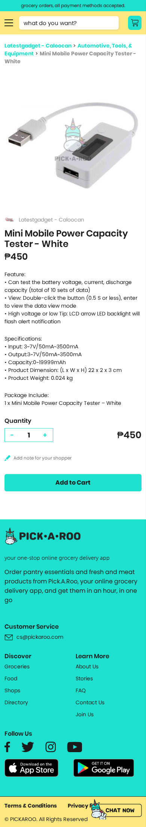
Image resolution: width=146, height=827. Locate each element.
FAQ (81, 690)
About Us (87, 666)
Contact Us (90, 702)
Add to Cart (73, 482)
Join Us (85, 714)
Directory (16, 702)
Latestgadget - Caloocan (38, 45)
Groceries (17, 666)
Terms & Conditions (30, 805)
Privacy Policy (87, 805)
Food (10, 678)
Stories (84, 678)
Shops (12, 690)
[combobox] (69, 23)
